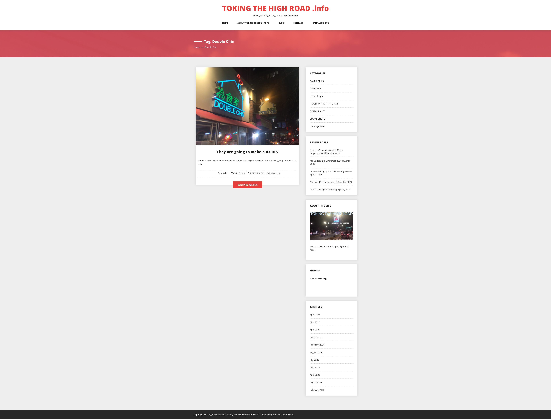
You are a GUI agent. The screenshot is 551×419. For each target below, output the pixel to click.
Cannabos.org (321, 23)
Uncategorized (317, 126)
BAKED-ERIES (317, 81)
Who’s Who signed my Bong (323, 189)
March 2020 (316, 382)
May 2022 (315, 322)
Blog (281, 23)
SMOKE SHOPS (317, 118)
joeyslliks (224, 173)
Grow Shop (315, 88)
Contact (298, 23)
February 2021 (317, 344)
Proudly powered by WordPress (242, 414)
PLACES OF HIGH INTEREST (324, 103)
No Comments (275, 173)
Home (225, 23)
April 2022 (315, 329)
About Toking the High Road (253, 23)
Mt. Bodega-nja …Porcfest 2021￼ (327, 160)
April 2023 (315, 314)
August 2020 (316, 352)
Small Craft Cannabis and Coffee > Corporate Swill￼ (326, 152)
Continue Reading (247, 184)
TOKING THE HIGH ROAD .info (275, 8)
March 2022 (316, 337)
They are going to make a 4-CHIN (248, 151)
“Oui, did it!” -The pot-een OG (324, 181)
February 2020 (317, 389)
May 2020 (315, 367)
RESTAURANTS (256, 173)
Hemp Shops (316, 96)
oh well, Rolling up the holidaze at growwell (331, 171)
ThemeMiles (287, 414)
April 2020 (315, 374)
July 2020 (314, 359)
